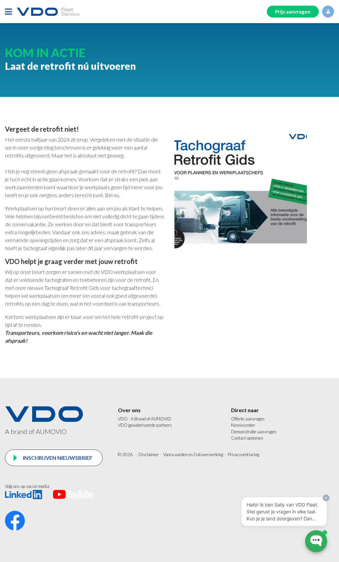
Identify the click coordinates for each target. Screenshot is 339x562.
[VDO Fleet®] (48, 11)
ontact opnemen (248, 438)
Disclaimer (148, 454)
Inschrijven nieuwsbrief (57, 457)
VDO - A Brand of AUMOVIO (144, 418)
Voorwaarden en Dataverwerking (193, 454)
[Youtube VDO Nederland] (73, 494)
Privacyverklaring (243, 454)
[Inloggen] (328, 12)
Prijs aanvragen (293, 12)
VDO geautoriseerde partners (145, 425)
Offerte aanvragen (248, 418)
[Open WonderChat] (316, 541)
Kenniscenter (243, 425)
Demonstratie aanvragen (253, 431)
